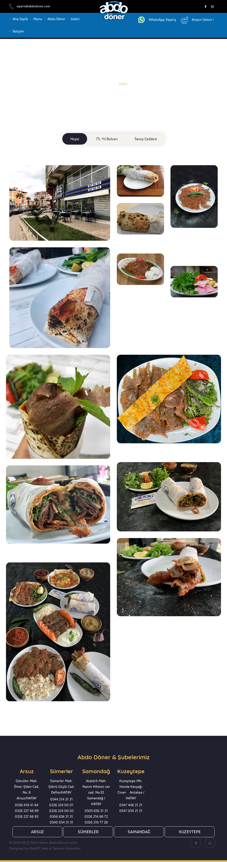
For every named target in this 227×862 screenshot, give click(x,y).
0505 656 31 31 (96, 811)
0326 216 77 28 (96, 822)
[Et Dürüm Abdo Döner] (140, 180)
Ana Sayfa (20, 19)
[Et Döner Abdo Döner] (140, 218)
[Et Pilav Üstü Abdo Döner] (194, 196)
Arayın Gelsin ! (203, 19)
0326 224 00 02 (61, 811)
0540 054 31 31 (61, 822)
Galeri (75, 19)
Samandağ (139, 831)
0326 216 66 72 (96, 816)
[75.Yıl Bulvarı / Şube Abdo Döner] (59, 202)
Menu (37, 19)
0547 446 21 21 (130, 805)
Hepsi (74, 139)
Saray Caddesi (146, 139)
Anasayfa (106, 83)
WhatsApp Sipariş (162, 19)
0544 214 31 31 (61, 799)
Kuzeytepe (190, 831)
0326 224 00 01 (61, 805)
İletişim (18, 31)
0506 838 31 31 (61, 816)
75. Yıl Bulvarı (107, 139)
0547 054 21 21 (130, 811)
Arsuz (37, 831)
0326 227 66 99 (27, 811)
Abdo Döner (56, 19)
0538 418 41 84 (26, 805)
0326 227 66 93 (26, 816)
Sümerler (88, 831)
